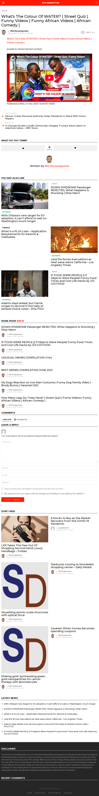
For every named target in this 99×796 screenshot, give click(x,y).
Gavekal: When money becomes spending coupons (72, 630)
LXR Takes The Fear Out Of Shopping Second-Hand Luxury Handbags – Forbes (22, 548)
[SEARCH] (97, 3)
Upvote (23, 148)
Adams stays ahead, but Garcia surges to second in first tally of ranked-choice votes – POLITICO (22, 306)
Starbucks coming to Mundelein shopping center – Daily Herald (72, 566)
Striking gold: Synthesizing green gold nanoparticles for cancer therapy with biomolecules (23, 679)
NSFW (54, 184)
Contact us (68, 793)
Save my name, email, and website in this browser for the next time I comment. (34, 489)
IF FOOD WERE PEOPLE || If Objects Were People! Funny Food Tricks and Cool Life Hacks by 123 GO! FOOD (74, 279)
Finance (6, 228)
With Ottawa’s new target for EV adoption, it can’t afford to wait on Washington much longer (24, 218)
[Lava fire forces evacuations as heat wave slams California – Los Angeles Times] (74, 239)
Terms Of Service (54, 793)
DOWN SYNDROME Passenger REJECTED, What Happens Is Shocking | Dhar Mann (71, 190)
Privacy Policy (40, 793)
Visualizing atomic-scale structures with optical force (24, 614)
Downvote (75, 148)
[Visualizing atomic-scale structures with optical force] (24, 585)
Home (29, 793)
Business (6, 212)
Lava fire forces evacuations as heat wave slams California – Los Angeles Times (72, 262)
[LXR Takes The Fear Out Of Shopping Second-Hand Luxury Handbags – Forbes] (24, 529)
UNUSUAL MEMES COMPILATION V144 (26, 357)
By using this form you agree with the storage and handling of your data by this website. (44, 494)
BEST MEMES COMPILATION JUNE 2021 (27, 370)
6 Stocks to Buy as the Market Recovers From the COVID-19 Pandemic (70, 521)
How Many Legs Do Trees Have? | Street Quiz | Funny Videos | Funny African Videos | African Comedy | (46, 399)
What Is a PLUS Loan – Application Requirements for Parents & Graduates (24, 234)
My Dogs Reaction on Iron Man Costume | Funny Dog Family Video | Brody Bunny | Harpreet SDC (46, 384)
